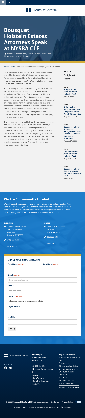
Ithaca (47, 223)
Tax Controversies (66, 380)
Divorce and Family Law (68, 366)
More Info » (11, 246)
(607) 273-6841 (53, 237)
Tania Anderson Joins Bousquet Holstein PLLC (71, 153)
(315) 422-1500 (13, 240)
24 (16, 56)
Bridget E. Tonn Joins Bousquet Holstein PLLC (70, 91)
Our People (37, 354)
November (10, 56)
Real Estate (63, 377)
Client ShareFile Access (40, 381)
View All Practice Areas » (69, 387)
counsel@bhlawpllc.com (43, 369)
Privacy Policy (67, 402)
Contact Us (37, 360)
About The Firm (39, 357)
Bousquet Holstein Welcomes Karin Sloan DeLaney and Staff (72, 172)
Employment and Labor (68, 369)
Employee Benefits (66, 372)
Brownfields (64, 363)
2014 (19, 56)
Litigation (63, 374)
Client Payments (38, 378)
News (27, 56)
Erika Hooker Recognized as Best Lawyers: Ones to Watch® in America (72, 110)
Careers (35, 375)
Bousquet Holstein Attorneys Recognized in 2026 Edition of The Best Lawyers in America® (72, 133)
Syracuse (8, 223)
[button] (3, 2)
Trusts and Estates (66, 383)
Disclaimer (55, 402)
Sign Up (12, 328)
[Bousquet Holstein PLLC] (42, 10)
